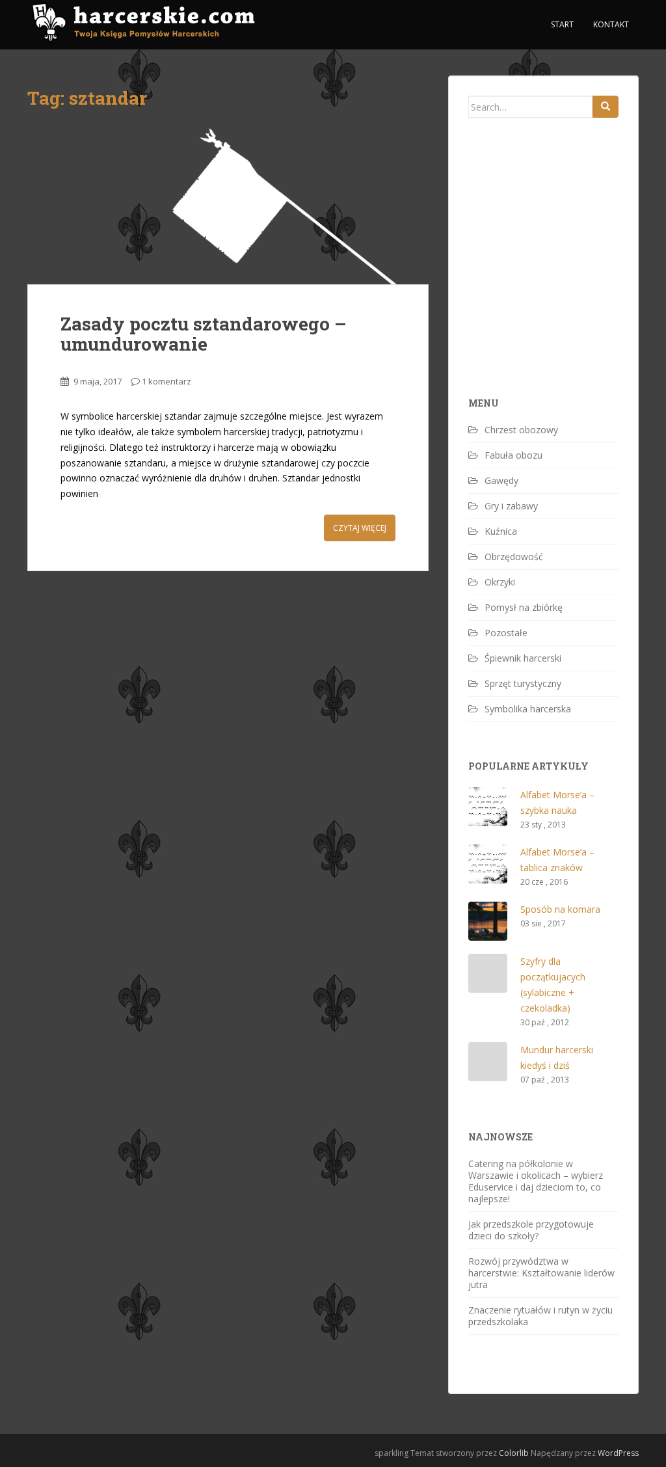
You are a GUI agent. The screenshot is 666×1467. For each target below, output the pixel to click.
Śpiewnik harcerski (523, 658)
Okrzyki (500, 582)
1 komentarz (166, 381)
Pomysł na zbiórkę (524, 607)
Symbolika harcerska (528, 709)
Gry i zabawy (511, 506)
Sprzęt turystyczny (523, 683)
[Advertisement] (565, 279)
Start (562, 24)
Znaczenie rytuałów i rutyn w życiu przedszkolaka (540, 1316)
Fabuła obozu (513, 455)
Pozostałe (506, 632)
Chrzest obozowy (521, 430)
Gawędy (501, 480)
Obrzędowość (514, 556)
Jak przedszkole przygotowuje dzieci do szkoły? (531, 1230)
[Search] (606, 107)
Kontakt (611, 24)
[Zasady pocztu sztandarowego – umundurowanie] (228, 203)
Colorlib (514, 1453)
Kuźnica (501, 531)
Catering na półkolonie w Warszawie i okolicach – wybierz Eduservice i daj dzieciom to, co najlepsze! (535, 1181)
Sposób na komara (560, 909)
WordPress (618, 1453)
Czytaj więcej (359, 527)
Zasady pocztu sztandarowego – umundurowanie (203, 334)
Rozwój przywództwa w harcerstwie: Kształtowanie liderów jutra (541, 1273)
